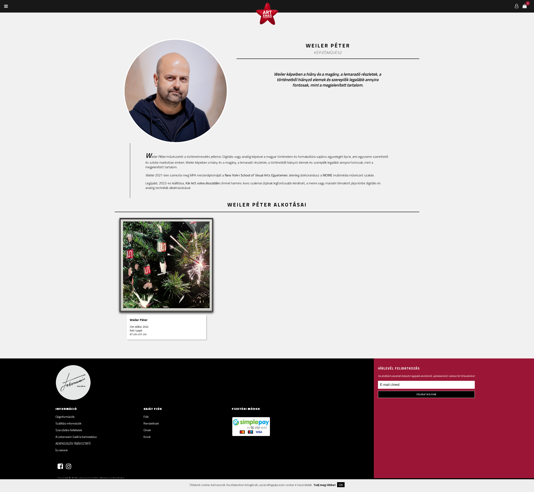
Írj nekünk (61, 450)
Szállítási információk (68, 423)
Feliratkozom (426, 394)
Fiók (146, 416)
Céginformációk (65, 416)
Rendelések (151, 423)
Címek (147, 430)
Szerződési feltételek (68, 430)
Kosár (147, 437)
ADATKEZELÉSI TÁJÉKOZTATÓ (73, 443)
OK (341, 485)
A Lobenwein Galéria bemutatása (76, 437)
